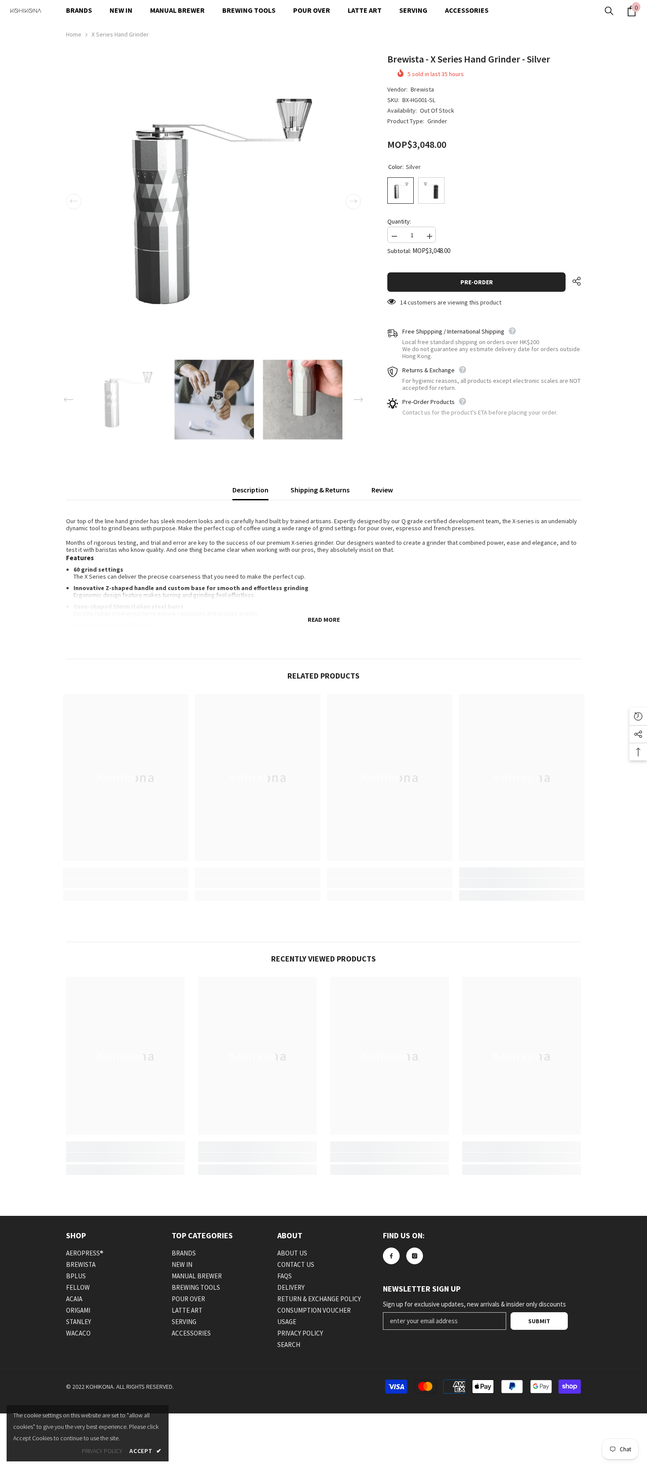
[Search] (609, 11)
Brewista (422, 89)
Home (73, 34)
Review (382, 489)
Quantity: (399, 221)
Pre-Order (479, 282)
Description (250, 489)
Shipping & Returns (319, 489)
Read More (324, 620)
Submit (539, 1321)
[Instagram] (414, 1256)
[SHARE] (573, 281)
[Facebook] (391, 1256)
